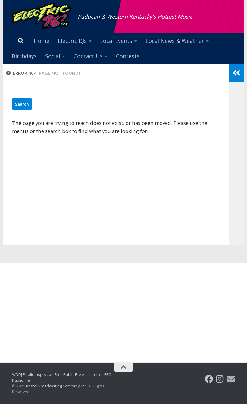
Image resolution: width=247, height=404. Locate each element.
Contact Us (88, 56)
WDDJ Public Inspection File (36, 374)
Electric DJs (72, 40)
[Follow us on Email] (231, 379)
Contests (127, 56)
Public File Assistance (82, 374)
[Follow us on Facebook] (209, 379)
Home (41, 40)
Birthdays (24, 56)
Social (52, 56)
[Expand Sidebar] (236, 73)
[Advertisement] (123, 308)
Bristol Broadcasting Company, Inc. (56, 386)
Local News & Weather (174, 40)
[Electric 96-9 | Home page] (42, 16)
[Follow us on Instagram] (220, 379)
